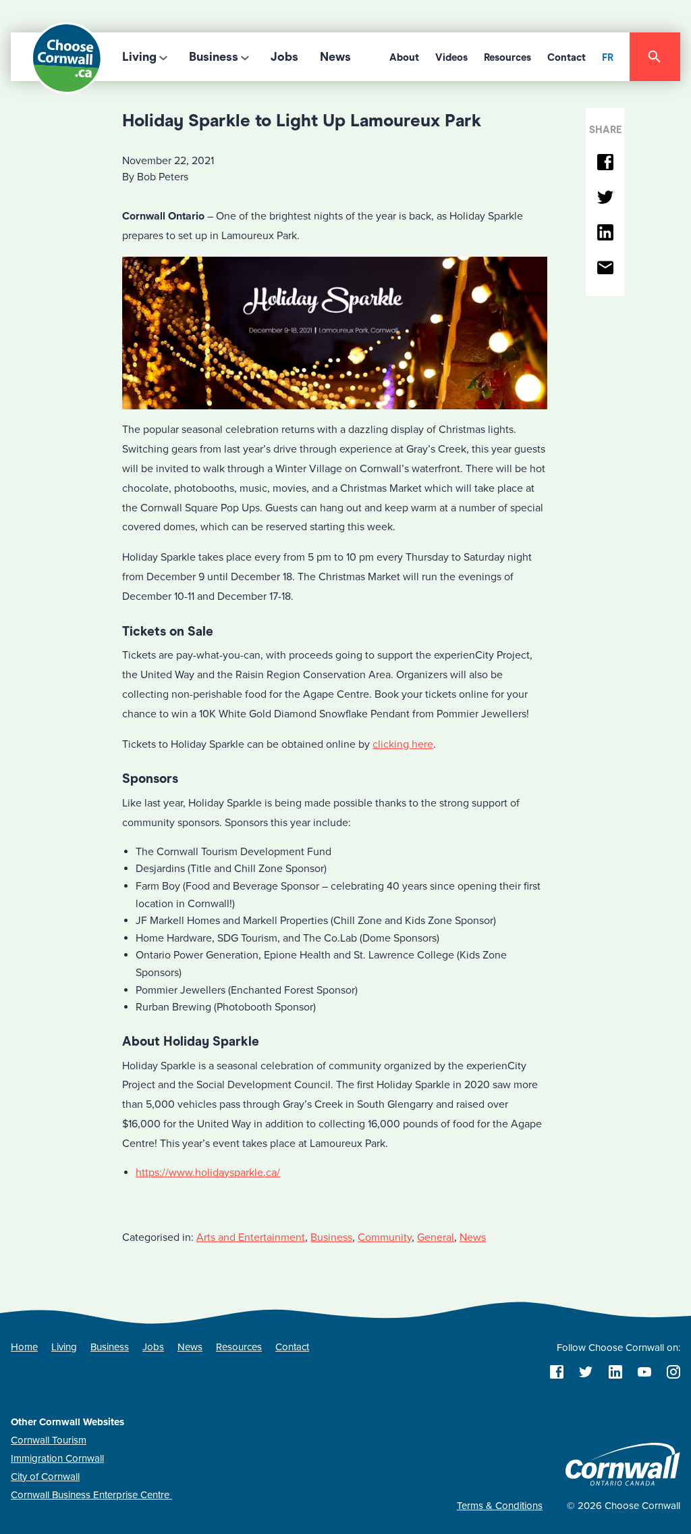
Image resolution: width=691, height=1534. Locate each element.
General (435, 1237)
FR (607, 57)
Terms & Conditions (500, 1506)
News (335, 56)
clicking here (402, 744)
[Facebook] (605, 163)
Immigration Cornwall (57, 1458)
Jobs (284, 56)
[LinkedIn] (605, 233)
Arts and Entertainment (250, 1237)
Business (213, 56)
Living (139, 56)
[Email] (605, 268)
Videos (451, 57)
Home (24, 1347)
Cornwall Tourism (48, 1440)
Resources (507, 57)
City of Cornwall (45, 1477)
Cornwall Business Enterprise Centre (91, 1495)
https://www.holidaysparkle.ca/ (208, 1172)
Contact (566, 57)
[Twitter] (605, 198)
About (404, 57)
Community (385, 1237)
